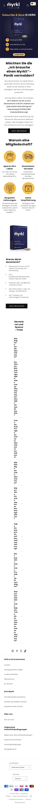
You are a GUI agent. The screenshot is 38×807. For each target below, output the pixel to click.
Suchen (7, 665)
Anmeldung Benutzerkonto (14, 697)
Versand (28, 799)
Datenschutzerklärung (20, 796)
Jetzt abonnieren (19, 131)
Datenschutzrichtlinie (12, 740)
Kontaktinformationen (16, 799)
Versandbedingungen (12, 744)
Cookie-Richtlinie (11, 674)
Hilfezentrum (9, 679)
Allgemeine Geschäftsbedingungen (18, 735)
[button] (4, 5)
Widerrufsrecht (20, 802)
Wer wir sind (9, 720)
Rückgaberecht (10, 749)
